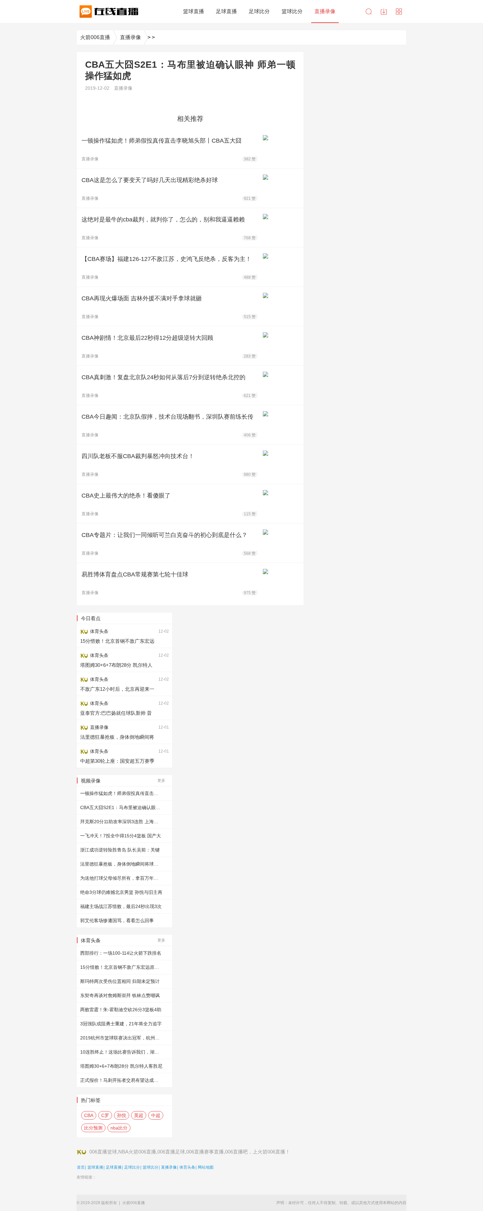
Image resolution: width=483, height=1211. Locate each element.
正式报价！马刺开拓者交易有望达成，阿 (121, 1080)
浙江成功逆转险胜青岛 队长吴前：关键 (120, 849)
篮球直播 (95, 1167)
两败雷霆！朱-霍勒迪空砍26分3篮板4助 (120, 1009)
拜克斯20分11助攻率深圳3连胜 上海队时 (121, 821)
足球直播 (114, 1167)
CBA (88, 1115)
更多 (161, 780)
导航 (398, 11)
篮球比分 (150, 1167)
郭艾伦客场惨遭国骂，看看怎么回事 (117, 920)
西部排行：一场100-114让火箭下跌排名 (120, 953)
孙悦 (121, 1115)
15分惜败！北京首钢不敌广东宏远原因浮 (122, 967)
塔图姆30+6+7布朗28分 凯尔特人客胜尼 (121, 1066)
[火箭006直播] (108, 11)
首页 (81, 1167)
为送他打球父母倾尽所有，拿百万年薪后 (121, 878)
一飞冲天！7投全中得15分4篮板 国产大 (120, 835)
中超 (155, 1115)
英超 (138, 1115)
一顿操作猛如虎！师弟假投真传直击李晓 (121, 793)
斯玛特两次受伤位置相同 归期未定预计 (120, 981)
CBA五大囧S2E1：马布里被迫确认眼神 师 (123, 807)
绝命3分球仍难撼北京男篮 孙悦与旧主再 (121, 892)
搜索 (368, 11)
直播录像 (130, 37)
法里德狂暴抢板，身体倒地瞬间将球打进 (121, 864)
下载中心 (383, 11)
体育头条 (187, 1167)
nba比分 (118, 1127)
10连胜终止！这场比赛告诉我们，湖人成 (122, 1052)
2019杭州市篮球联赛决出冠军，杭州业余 (122, 1037)
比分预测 (93, 1127)
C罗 (105, 1115)
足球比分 (132, 1167)
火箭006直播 (95, 37)
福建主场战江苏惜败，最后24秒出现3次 (121, 906)
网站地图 (206, 1167)
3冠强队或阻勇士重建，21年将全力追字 (121, 1023)
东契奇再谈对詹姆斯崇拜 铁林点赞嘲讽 (120, 995)
